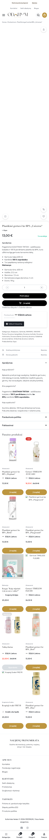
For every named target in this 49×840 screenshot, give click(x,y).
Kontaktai (13, 8)
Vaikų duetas (7, 647)
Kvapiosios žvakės (8, 702)
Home (4, 22)
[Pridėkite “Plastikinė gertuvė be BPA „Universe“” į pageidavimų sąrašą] (44, 216)
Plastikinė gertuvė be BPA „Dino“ (34, 706)
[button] (44, 209)
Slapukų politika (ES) (10, 807)
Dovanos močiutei (29, 334)
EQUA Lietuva (24, 315)
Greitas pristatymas (13, 350)
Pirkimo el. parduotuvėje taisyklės (15, 803)
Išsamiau (34, 3)
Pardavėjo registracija (11, 768)
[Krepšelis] (44, 15)
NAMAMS (29, 332)
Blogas (36, 8)
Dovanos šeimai (16, 336)
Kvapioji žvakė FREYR (11, 705)
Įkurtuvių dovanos (28, 336)
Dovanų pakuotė (12, 355)
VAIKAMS (37, 332)
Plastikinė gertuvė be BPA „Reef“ (34, 648)
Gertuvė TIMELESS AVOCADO (34, 473)
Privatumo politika (9, 811)
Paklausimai (7, 425)
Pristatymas (7, 787)
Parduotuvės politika (11, 417)
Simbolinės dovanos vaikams (24, 339)
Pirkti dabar (24, 296)
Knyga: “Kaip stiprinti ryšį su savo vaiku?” (11, 589)
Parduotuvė (12, 22)
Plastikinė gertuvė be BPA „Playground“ (34, 531)
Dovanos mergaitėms (14, 334)
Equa (5, 230)
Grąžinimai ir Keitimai (10, 791)
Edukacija (5, 585)
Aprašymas (6, 243)
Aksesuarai (14, 332)
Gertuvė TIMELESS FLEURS (34, 589)
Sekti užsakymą (25, 8)
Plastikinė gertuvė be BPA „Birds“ (11, 531)
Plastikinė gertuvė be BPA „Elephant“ (11, 473)
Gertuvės (22, 332)
